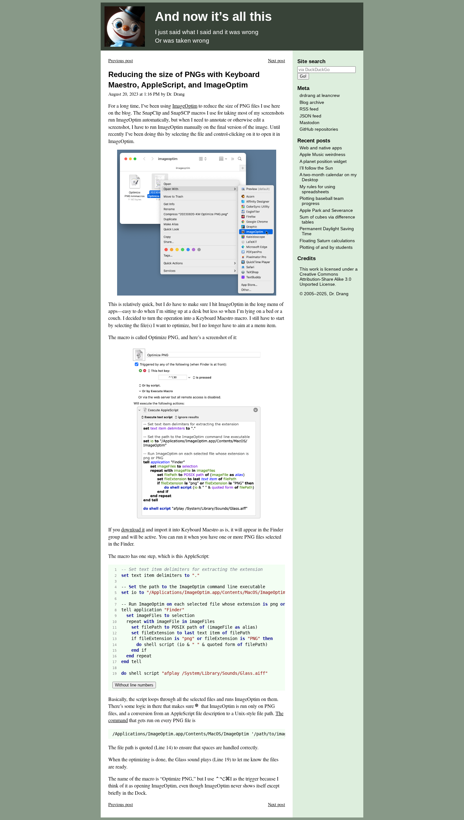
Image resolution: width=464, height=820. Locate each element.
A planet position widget (323, 161)
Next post (276, 60)
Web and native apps (321, 147)
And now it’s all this (213, 16)
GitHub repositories (319, 129)
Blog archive (312, 102)
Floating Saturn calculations (327, 240)
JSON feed (310, 115)
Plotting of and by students (326, 247)
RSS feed (309, 108)
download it (133, 529)
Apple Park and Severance (326, 210)
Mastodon (309, 122)
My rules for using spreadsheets (317, 189)
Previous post (120, 60)
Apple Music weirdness (322, 154)
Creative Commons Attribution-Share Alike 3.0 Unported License (325, 279)
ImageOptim (184, 105)
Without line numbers (134, 685)
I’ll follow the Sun (316, 168)
